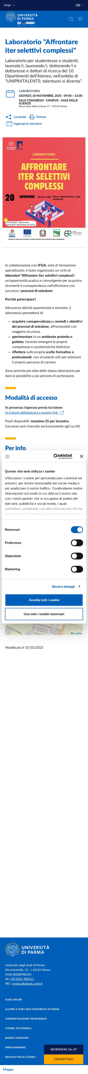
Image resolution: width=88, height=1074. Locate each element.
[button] (10, 5)
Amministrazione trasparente (26, 1019)
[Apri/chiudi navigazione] (80, 18)
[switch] (77, 542)
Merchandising (15, 1047)
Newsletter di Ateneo (20, 1057)
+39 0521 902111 (22, 979)
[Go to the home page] (22, 16)
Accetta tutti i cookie (44, 600)
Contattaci (64, 1059)
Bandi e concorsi (17, 1038)
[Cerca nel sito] (71, 19)
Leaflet (77, 633)
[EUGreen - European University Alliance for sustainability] (26, 24)
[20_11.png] (44, 188)
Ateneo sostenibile (18, 1028)
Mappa (8, 1069)
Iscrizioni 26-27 (63, 1049)
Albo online (13, 1000)
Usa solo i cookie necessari (44, 614)
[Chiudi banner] (81, 456)
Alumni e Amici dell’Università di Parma (32, 1009)
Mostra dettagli (63, 586)
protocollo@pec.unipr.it (27, 983)
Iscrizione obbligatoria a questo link (32, 412)
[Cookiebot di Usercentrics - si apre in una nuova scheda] (54, 456)
